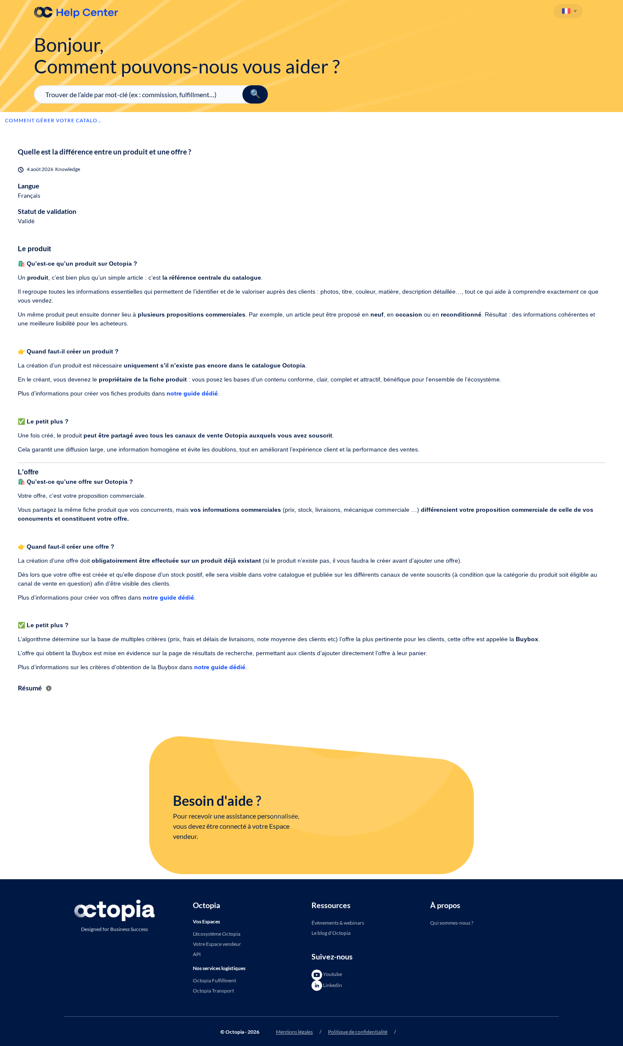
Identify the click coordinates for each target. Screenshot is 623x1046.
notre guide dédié (192, 393)
